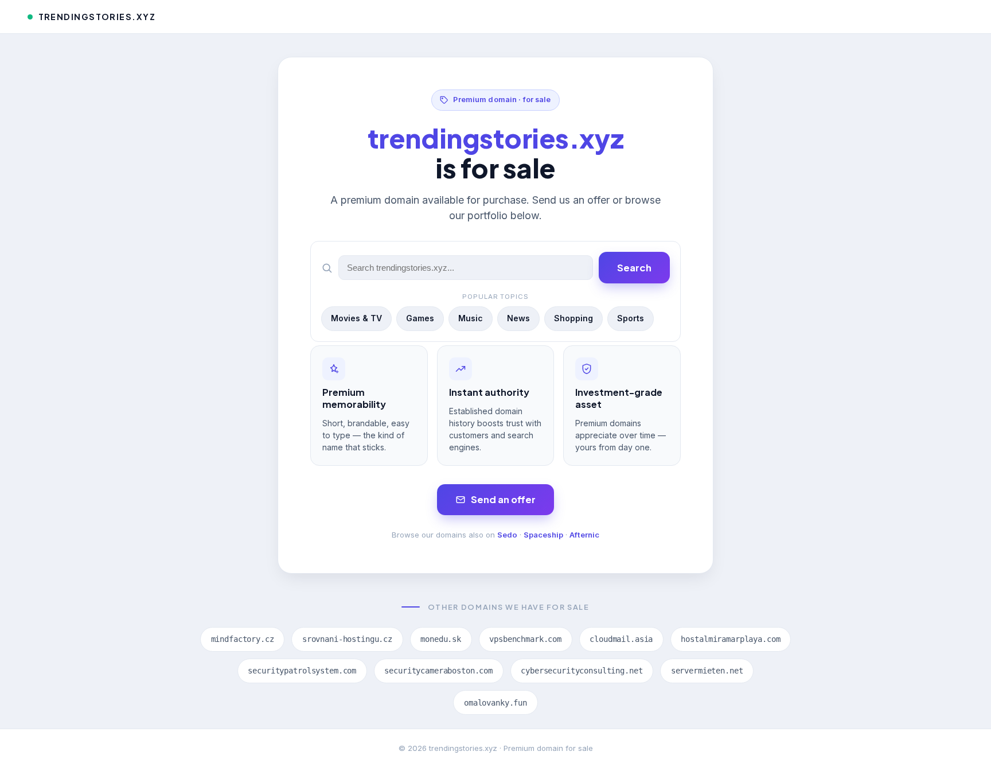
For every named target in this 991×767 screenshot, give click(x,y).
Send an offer (503, 499)
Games (420, 318)
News (518, 318)
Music (470, 318)
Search (634, 268)
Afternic (584, 534)
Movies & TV (356, 318)
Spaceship (543, 534)
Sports (630, 318)
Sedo (507, 534)
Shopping (573, 318)
